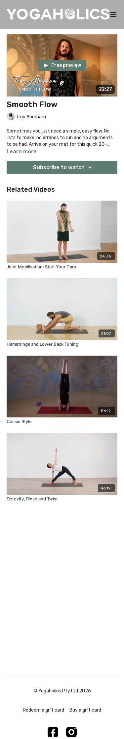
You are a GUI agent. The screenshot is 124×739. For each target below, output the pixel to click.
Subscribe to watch (59, 167)
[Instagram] (71, 732)
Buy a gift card (85, 710)
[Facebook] (53, 732)
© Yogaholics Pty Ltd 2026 (62, 691)
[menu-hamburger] (113, 15)
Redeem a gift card (43, 710)
